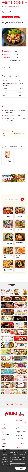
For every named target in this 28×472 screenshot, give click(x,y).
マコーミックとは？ (20, 444)
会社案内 (4, 446)
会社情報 (4, 444)
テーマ (3, 437)
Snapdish (18, 435)
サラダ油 (5, 88)
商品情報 (4, 428)
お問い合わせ (19, 448)
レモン (4, 92)
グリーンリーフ (6, 95)
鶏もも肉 (5, 80)
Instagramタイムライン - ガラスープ (21, 432)
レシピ (3, 424)
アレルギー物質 (19, 438)
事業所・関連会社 (6, 449)
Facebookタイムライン (21, 423)
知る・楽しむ (19, 420)
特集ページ (4, 432)
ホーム (3, 420)
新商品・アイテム (6, 440)
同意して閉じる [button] (20, 468)
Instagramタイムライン (21, 427)
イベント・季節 (5, 434)
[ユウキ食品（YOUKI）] (5, 3)
